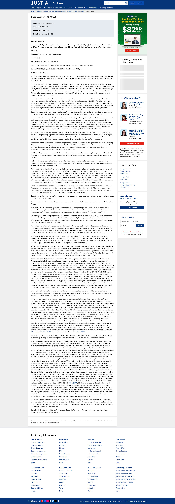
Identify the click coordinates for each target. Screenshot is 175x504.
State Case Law (64, 476)
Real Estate (91, 457)
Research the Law (59, 8)
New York (62, 485)
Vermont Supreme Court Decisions (71, 11)
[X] (55, 501)
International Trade (94, 454)
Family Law (63, 457)
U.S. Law (38, 11)
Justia (32, 11)
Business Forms (93, 476)
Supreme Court (36, 479)
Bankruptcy (63, 442)
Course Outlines (121, 451)
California (62, 479)
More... (33, 463)
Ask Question (132, 208)
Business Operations (95, 445)
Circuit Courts (35, 482)
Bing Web (123, 179)
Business (91, 439)
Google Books (125, 171)
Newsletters (93, 8)
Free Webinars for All (130, 98)
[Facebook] (45, 501)
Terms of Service (117, 501)
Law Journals (120, 454)
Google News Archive (127, 185)
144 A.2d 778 (73, 383)
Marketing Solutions (106, 8)
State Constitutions (65, 470)
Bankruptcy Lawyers (38, 442)
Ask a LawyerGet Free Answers (129, 197)
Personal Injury (64, 460)
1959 (83, 11)
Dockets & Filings (37, 488)
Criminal (62, 445)
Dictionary (119, 442)
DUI (60, 451)
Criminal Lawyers (37, 448)
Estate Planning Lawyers (39, 454)
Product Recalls (93, 479)
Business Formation (94, 442)
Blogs (118, 457)
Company (103, 501)
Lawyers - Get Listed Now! (132, 232)
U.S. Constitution (36, 470)
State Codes (63, 473)
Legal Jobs (91, 470)
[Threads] (50, 501)
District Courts (36, 485)
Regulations (35, 476)
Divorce (61, 448)
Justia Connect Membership (125, 470)
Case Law (45, 11)
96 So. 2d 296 (81, 332)
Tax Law (90, 460)
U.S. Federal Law (37, 468)
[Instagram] (47, 501)
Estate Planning (64, 454)
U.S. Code (34, 473)
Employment (92, 448)
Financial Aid (120, 448)
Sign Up (140, 3)
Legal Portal (95, 501)
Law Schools (72, 8)
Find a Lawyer (36, 8)
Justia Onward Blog (122, 485)
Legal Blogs (124, 173)
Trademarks (92, 485)
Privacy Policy (128, 501)
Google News (125, 183)
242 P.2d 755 (47, 332)
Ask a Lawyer (47, 8)
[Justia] (39, 3)
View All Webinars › (132, 143)
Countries (91, 488)
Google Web (124, 177)
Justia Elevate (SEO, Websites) (126, 479)
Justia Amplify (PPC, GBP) (124, 482)
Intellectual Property (95, 451)
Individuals (63, 439)
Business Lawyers (37, 445)
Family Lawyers (36, 457)
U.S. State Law (65, 468)
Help (109, 501)
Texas (61, 488)
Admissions (120, 445)
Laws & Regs (82, 8)
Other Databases (94, 468)
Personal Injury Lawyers (39, 460)
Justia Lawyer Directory (124, 473)
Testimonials (120, 488)
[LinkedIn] (40, 501)
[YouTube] (42, 501)
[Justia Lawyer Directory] (58, 501)
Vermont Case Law (54, 11)
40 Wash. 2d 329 (36, 332)
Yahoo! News (124, 187)
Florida (61, 482)
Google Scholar (125, 169)
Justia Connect (85, 501)
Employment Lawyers (38, 451)
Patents (90, 482)
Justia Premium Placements (125, 476)
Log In (132, 3)
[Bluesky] (53, 501)
